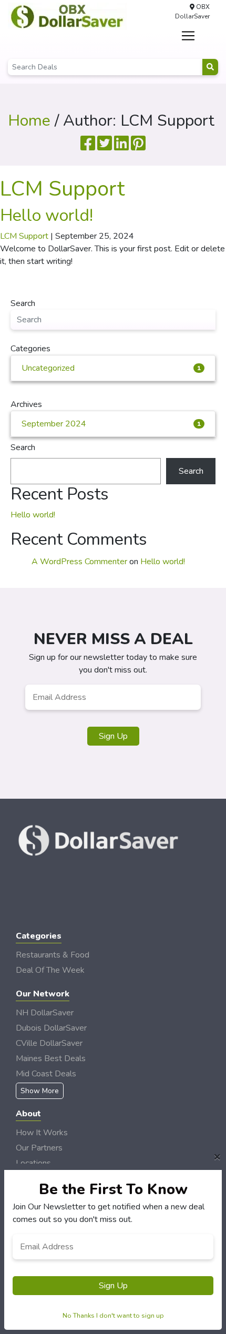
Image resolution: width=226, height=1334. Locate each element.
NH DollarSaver (45, 1013)
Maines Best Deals (51, 1058)
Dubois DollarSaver (51, 1028)
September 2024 (111, 424)
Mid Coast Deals (46, 1074)
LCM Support (62, 189)
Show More (39, 1091)
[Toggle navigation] (188, 35)
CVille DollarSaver (49, 1043)
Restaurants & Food (52, 955)
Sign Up (113, 736)
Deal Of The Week (50, 970)
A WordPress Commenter (79, 561)
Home (29, 120)
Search (23, 447)
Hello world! (46, 215)
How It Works (42, 1132)
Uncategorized (111, 368)
